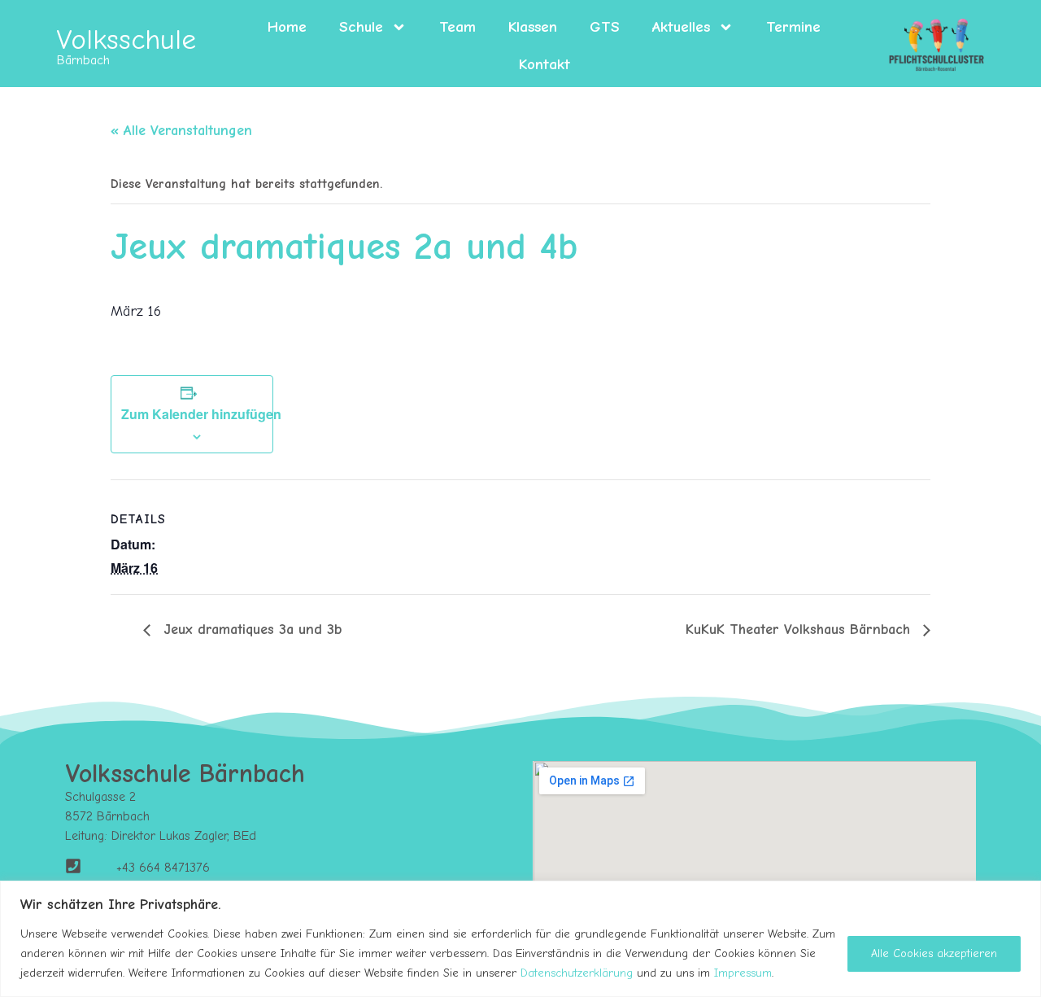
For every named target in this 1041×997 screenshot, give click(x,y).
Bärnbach (83, 60)
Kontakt (544, 64)
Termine (793, 27)
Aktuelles (681, 27)
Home (287, 27)
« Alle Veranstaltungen (181, 130)
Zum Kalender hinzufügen (201, 413)
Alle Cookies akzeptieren (934, 953)
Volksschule (126, 39)
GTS (605, 27)
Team (457, 27)
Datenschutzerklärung (576, 973)
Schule (361, 27)
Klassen (532, 27)
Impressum (743, 973)
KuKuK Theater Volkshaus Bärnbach (800, 629)
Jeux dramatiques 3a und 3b (250, 629)
